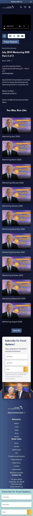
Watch (16, 423)
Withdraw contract (16, 473)
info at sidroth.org (16, 487)
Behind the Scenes (9, 48)
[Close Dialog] (31, 491)
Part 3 (14, 93)
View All (16, 330)
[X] (14, 36)
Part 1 (12, 91)
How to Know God (15, 412)
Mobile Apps (16, 450)
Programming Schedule (16, 456)
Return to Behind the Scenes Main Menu (15, 101)
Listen (16, 427)
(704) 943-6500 (16, 484)
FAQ (16, 453)
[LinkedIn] (18, 36)
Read (16, 430)
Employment (16, 469)
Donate (16, 446)
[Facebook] (10, 36)
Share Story (16, 463)
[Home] (8, 7)
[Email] (22, 36)
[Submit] (25, 369)
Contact (16, 466)
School (16, 437)
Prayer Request (11, 42)
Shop (16, 433)
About (16, 443)
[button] (31, 2)
